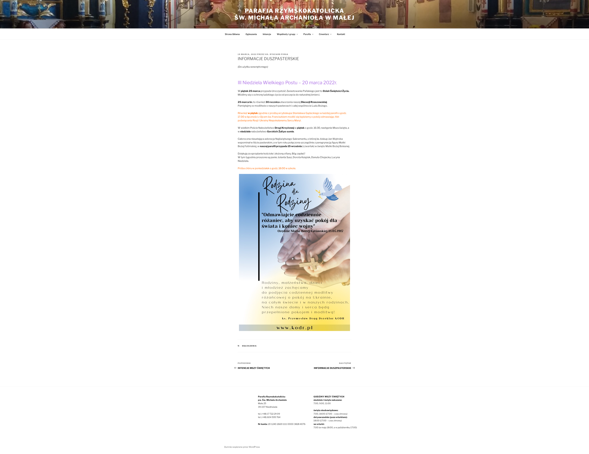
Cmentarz (324, 34)
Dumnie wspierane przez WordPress (242, 447)
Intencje (267, 34)
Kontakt (341, 34)
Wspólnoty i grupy (286, 34)
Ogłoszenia (251, 34)
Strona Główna (232, 34)
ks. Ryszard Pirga (276, 54)
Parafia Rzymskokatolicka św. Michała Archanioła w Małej (294, 14)
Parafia (307, 34)
